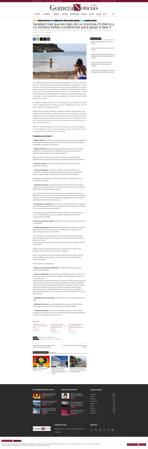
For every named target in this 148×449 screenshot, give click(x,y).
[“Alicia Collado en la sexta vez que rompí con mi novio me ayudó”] (65, 412)
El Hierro (61, 20)
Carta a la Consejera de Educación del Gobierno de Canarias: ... (76, 395)
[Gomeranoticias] (74, 7)
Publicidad (53, 1)
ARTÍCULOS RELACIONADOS (41, 352)
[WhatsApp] (37, 39)
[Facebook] (101, 1)
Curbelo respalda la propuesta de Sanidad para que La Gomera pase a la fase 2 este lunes (75, 327)
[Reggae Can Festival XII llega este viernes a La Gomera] (41, 361)
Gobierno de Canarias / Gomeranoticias (46, 337)
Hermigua (66, 20)
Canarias (56, 14)
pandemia (58, 339)
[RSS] (109, 1)
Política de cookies (96, 438)
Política (91, 14)
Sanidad (82, 20)
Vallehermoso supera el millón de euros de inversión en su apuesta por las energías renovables (78, 370)
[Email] (45, 39)
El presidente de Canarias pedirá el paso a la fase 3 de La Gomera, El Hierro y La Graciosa (58, 327)
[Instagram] (104, 1)
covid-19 (48, 339)
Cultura (98, 14)
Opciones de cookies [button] (132, 444)
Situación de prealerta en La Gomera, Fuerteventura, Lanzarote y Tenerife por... (77, 404)
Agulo (44, 20)
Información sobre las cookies (108, 438)
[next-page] (36, 376)
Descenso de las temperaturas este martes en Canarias (102, 48)
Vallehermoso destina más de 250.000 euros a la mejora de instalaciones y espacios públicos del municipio (103, 56)
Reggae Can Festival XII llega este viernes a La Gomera (102, 42)
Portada (37, 14)
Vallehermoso (93, 20)
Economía (56, 20)
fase (53, 339)
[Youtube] (114, 1)
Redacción (37, 35)
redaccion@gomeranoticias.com (69, 432)
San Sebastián (76, 20)
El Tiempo (73, 407)
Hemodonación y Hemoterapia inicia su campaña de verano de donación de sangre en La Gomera (103, 71)
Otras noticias (73, 413)
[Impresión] (48, 39)
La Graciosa (71, 20)
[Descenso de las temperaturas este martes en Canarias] (37, 403)
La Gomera (46, 14)
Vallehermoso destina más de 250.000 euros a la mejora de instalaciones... (49, 410)
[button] (113, 14)
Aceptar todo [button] (142, 444)
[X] (111, 1)
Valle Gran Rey (87, 20)
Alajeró (48, 20)
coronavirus (42, 339)
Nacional (65, 14)
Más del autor (52, 352)
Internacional (74, 14)
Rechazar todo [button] (17, 441)
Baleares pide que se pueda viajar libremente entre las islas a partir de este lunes (44, 346)
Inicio (34, 18)
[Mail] (106, 1)
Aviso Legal (58, 1)
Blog (104, 14)
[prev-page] (34, 376)
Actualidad (39, 18)
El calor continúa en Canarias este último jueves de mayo (74, 346)
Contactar (47, 1)
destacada (44, 404)
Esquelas (84, 14)
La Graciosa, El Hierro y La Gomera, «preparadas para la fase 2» (40, 326)
